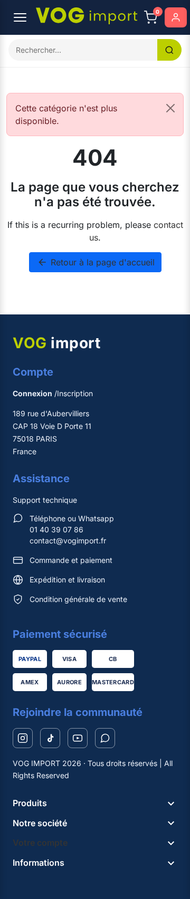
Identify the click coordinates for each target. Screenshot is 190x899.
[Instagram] (23, 738)
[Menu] (20, 17)
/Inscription (53, 393)
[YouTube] (78, 738)
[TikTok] (50, 738)
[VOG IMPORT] (86, 15)
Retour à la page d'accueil (96, 262)
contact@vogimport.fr (68, 540)
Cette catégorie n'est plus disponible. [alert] (66, 114)
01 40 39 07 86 (56, 529)
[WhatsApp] (105, 738)
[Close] (170, 108)
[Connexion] (176, 17)
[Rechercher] (169, 50)
